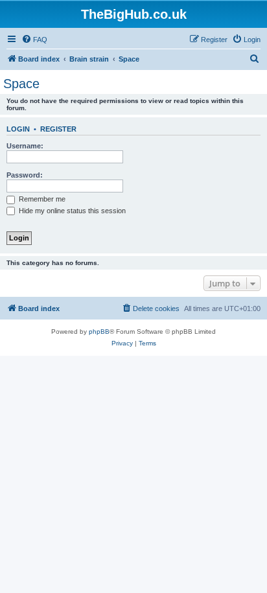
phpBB (99, 331)
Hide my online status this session (71, 211)
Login (18, 129)
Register (58, 129)
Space (21, 83)
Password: (24, 175)
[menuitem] (34, 39)
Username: (24, 146)
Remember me (41, 199)
